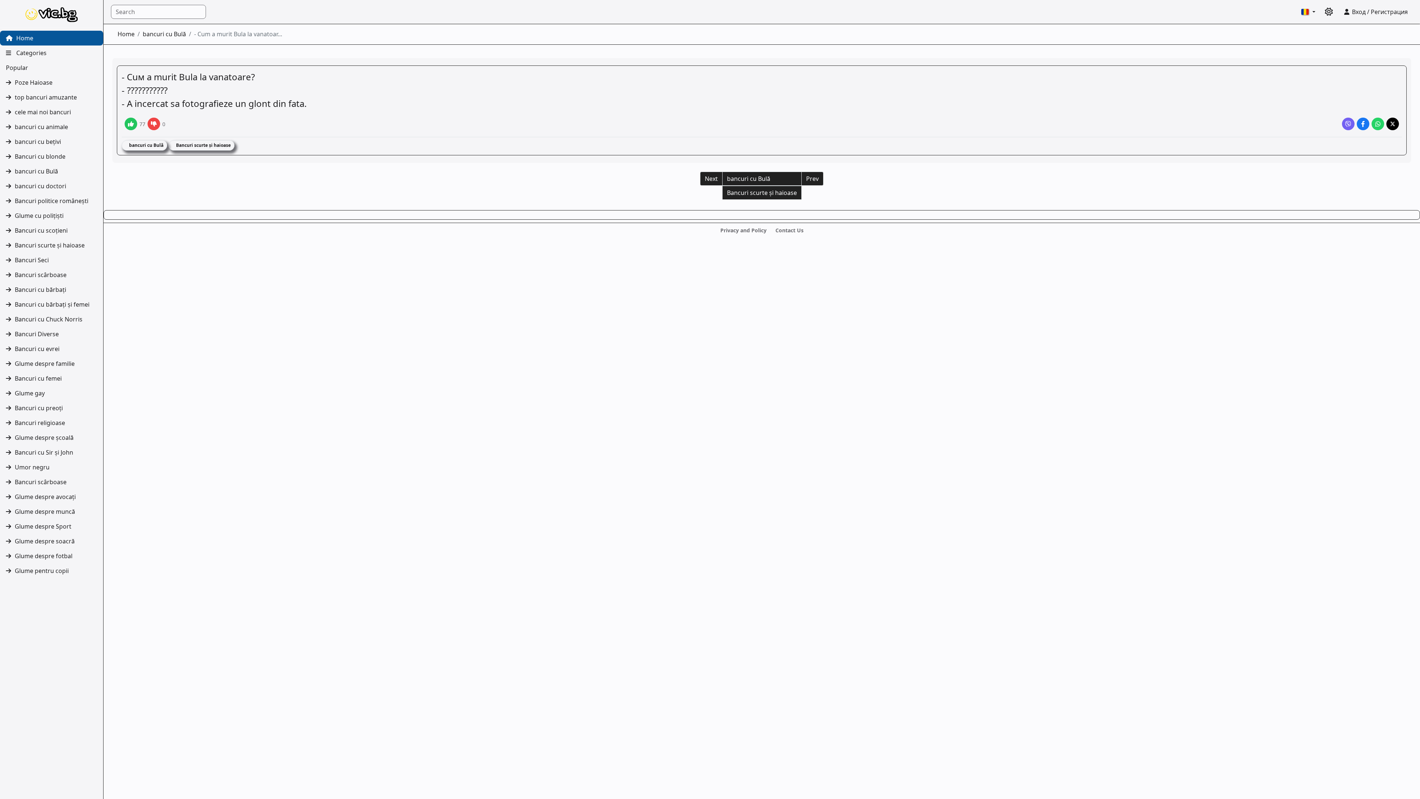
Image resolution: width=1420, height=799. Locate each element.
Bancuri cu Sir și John (44, 452)
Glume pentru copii (42, 571)
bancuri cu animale (41, 127)
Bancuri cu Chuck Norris (48, 319)
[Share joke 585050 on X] (1392, 124)
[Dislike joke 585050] (154, 124)
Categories (31, 53)
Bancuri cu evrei (37, 349)
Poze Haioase (34, 82)
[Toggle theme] (1329, 11)
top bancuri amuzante (46, 97)
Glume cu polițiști (39, 216)
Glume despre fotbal (43, 556)
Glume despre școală (44, 438)
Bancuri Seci (32, 260)
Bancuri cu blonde (40, 156)
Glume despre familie (45, 364)
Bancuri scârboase (41, 275)
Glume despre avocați (45, 497)
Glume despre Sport (43, 526)
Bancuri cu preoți (39, 408)
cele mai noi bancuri (43, 112)
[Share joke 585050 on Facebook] (1363, 124)
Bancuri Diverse (37, 334)
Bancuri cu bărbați (40, 290)
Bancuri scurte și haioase (50, 245)
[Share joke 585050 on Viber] (1348, 124)
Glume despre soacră (45, 541)
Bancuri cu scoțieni (41, 230)
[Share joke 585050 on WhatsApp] (1378, 124)
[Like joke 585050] (131, 124)
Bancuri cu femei (38, 378)
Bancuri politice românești (51, 201)
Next (711, 179)
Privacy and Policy (743, 230)
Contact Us (789, 230)
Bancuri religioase (40, 423)
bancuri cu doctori (40, 186)
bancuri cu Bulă (36, 171)
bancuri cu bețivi (38, 142)
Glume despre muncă (45, 512)
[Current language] (1308, 11)
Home (24, 38)
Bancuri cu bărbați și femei (52, 304)
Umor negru (32, 467)
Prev (812, 179)
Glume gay (30, 393)
